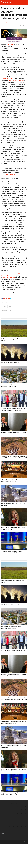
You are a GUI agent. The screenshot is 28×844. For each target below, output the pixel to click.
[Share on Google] (4, 298)
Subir (25, 842)
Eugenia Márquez (6, 22)
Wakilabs (21, 80)
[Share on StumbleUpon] (9, 298)
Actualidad (4, 306)
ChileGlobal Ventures (8, 78)
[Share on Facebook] (2, 298)
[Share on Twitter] (11, 298)
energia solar (20, 306)
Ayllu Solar (10, 44)
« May (2, 833)
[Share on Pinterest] (6, 298)
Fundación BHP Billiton (8, 277)
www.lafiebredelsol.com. (9, 174)
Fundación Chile (12, 80)
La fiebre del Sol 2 (6, 310)
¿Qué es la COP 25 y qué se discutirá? (10, 362)
